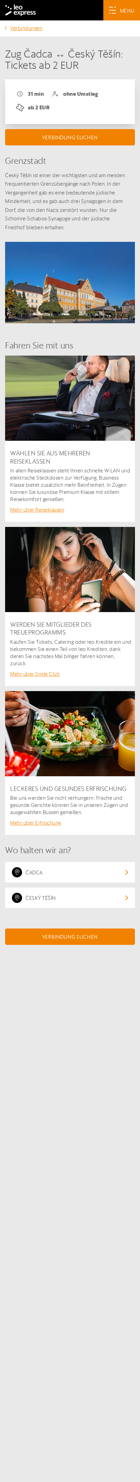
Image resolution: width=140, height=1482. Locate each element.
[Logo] (20, 10)
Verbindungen (26, 28)
